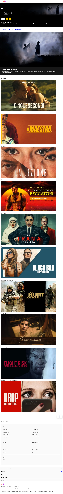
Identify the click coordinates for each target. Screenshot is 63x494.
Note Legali (3, 488)
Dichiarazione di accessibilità (24, 488)
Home (2, 5)
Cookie (8, 488)
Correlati (10, 29)
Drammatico (11, 5)
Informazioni (18, 29)
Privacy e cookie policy (14, 488)
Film (6, 5)
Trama (4, 29)
